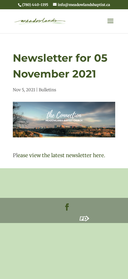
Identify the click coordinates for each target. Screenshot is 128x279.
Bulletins (47, 90)
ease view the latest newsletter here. (61, 155)
